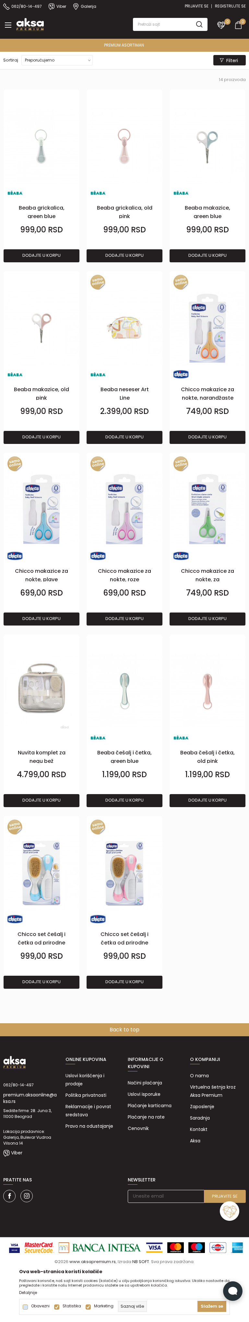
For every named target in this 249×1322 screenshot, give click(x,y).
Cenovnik (138, 1128)
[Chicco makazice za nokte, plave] (41, 510)
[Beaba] (15, 192)
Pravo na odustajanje (89, 1126)
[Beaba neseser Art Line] (124, 328)
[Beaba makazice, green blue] (207, 147)
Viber (16, 1153)
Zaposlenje (202, 1106)
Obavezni (40, 1306)
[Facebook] (9, 1196)
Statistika (72, 1306)
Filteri (232, 60)
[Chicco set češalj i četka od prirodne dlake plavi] (41, 873)
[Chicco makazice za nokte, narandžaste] (207, 328)
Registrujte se (230, 6)
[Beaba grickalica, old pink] (124, 147)
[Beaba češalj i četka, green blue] (124, 691)
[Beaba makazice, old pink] (41, 328)
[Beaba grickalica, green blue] (41, 147)
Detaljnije (28, 1293)
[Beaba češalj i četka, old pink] (207, 691)
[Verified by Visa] (14, 1247)
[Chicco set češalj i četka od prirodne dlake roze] (124, 873)
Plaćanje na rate (146, 1117)
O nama (199, 1075)
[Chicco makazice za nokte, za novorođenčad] (207, 510)
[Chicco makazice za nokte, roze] (124, 510)
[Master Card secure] (39, 1247)
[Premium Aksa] (30, 24)
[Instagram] (26, 1196)
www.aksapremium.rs (92, 1262)
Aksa (195, 1140)
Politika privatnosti (85, 1095)
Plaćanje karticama (150, 1105)
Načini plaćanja (145, 1083)
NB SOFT (140, 1262)
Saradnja (200, 1118)
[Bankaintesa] (100, 1247)
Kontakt (199, 1129)
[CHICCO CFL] (181, 374)
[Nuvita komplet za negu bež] (41, 691)
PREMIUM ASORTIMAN (106, 45)
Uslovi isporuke (144, 1094)
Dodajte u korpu (41, 255)
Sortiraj (10, 60)
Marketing (103, 1306)
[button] (170, 24)
